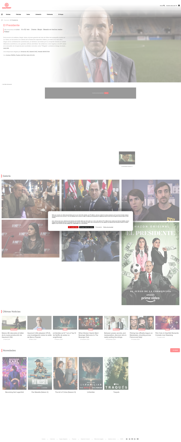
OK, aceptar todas (73, 227)
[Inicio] (6, 5)
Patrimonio (50, 14)
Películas (18, 14)
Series (28, 14)
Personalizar (98, 227)
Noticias (8, 14)
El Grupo (60, 14)
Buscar (161, 5)
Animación (38, 14)
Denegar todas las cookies (86, 227)
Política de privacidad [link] (108, 227)
